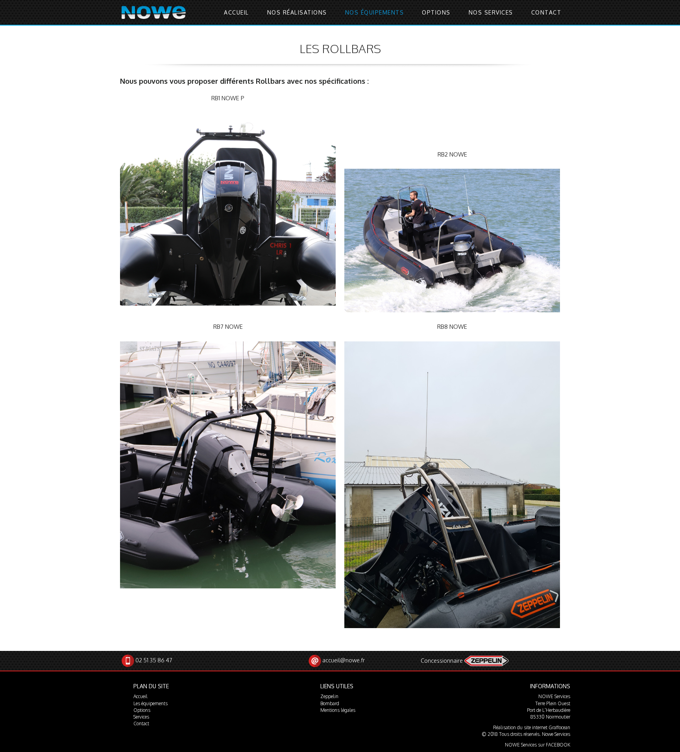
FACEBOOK (558, 745)
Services (141, 717)
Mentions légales (337, 710)
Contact (546, 12)
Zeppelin (329, 696)
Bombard (329, 703)
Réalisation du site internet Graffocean (531, 727)
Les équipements (150, 703)
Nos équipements (374, 12)
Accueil (236, 12)
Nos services (491, 12)
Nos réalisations (297, 12)
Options (436, 12)
